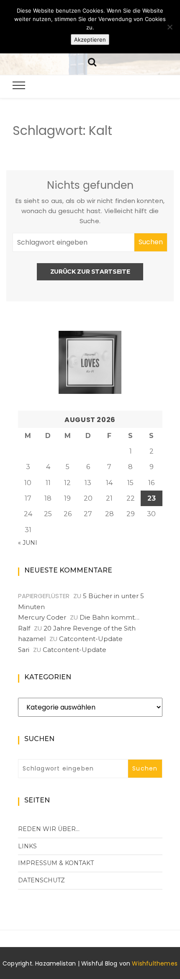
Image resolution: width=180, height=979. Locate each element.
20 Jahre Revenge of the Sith (90, 628)
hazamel (32, 639)
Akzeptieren (90, 39)
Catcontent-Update (91, 639)
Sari (23, 650)
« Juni (27, 542)
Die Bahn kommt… (109, 617)
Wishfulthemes (154, 963)
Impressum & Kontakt (56, 863)
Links (27, 846)
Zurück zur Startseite (90, 271)
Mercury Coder (42, 617)
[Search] (92, 61)
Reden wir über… (49, 829)
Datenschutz (41, 880)
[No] (169, 27)
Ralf (24, 628)
